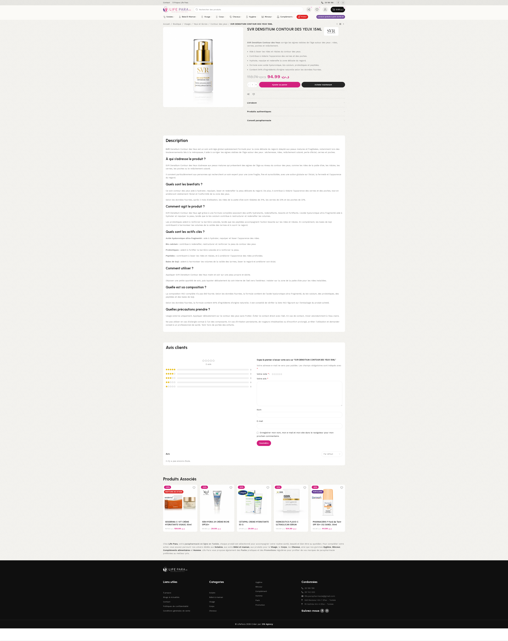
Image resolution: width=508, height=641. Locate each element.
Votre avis (262, 378)
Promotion (260, 605)
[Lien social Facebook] (338, 3)
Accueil (166, 24)
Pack (257, 600)
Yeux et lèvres (200, 24)
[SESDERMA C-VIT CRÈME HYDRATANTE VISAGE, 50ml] (180, 502)
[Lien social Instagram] (343, 3)
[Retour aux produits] (340, 24)
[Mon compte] (325, 9)
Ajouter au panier (279, 85)
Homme (258, 596)
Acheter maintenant (323, 85)
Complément (261, 591)
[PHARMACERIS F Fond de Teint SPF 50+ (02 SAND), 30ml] (328, 502)
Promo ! (304, 17)
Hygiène (258, 582)
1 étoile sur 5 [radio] (273, 374)
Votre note (263, 374)
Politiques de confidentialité (175, 606)
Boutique (177, 24)
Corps (211, 606)
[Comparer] (248, 94)
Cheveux (212, 611)
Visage (187, 24)
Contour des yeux (219, 24)
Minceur (258, 587)
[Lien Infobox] (327, 3)
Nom (259, 410)
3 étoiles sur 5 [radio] (277, 374)
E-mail (260, 421)
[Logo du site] (177, 9)
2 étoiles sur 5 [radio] (275, 374)
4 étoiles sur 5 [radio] (279, 374)
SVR (168, 149)
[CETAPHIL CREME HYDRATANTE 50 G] (254, 502)
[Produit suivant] (343, 24)
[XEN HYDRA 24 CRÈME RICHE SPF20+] (217, 502)
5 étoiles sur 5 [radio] (281, 374)
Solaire (212, 593)
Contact (166, 602)
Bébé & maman (216, 597)
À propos (167, 593)
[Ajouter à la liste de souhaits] (254, 94)
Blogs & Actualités (171, 597)
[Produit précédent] (337, 24)
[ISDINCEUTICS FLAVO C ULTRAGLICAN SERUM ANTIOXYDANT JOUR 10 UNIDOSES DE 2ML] (291, 502)
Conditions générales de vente (176, 611)
